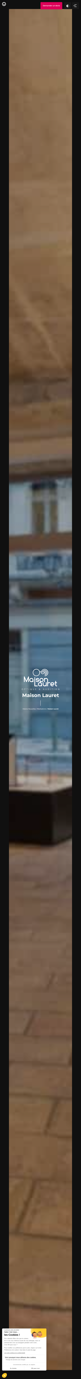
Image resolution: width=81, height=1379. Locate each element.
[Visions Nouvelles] (4, 4)
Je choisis (13, 1368)
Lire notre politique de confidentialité (14, 1353)
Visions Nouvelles (29, 709)
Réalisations (41, 709)
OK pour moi (35, 1368)
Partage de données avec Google (15, 1359)
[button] (4, 1375)
